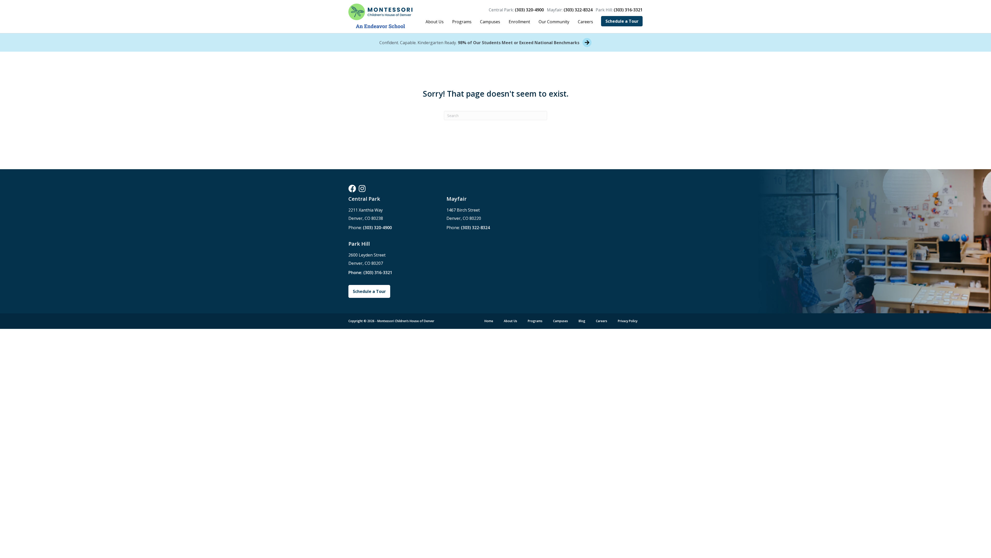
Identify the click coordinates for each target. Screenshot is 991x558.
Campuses (490, 22)
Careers (585, 22)
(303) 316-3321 (628, 10)
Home (488, 321)
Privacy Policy (627, 321)
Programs (461, 22)
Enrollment (519, 22)
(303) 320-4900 (529, 10)
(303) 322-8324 (578, 10)
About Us (435, 22)
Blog (582, 321)
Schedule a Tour (621, 21)
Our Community (554, 22)
